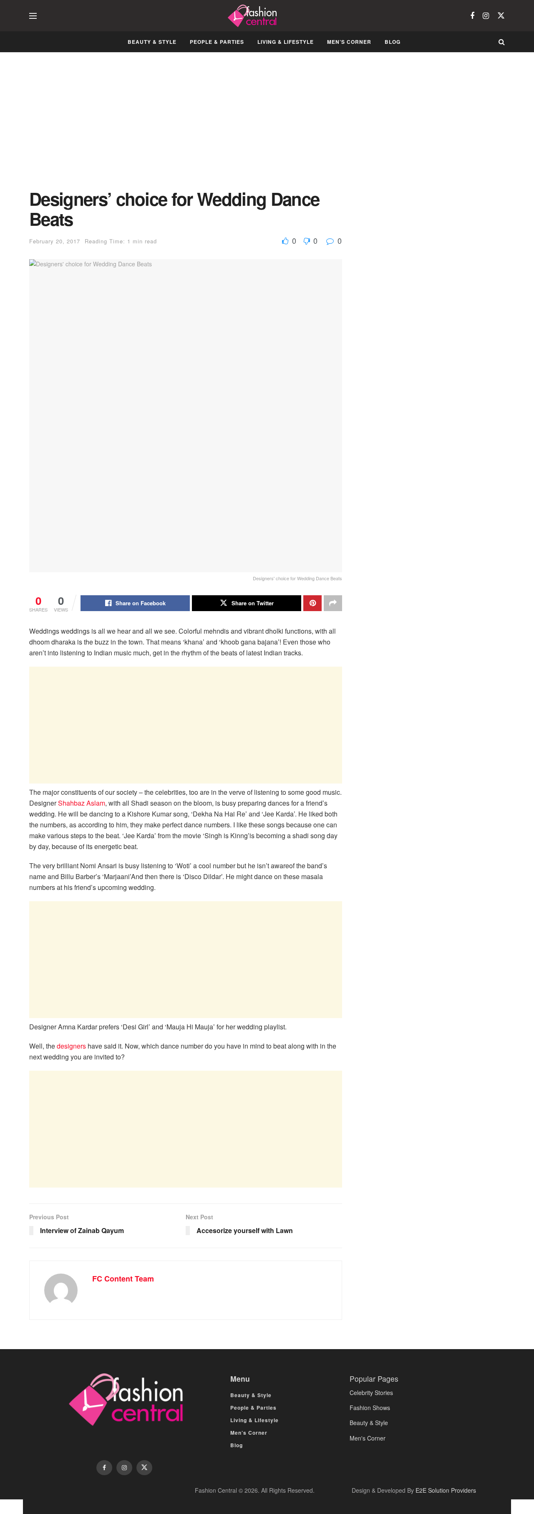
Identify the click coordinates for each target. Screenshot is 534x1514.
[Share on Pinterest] (312, 603)
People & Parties (217, 41)
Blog (392, 41)
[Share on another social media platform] (333, 603)
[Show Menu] (33, 16)
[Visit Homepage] (253, 16)
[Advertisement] (185, 126)
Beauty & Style (152, 41)
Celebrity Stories (371, 1392)
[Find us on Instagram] (486, 15)
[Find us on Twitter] (501, 15)
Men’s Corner (349, 41)
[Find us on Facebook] (472, 15)
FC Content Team (123, 1278)
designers (71, 1046)
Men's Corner (367, 1438)
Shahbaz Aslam (81, 803)
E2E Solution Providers (446, 1490)
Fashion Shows (370, 1407)
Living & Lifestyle (285, 41)
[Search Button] (502, 41)
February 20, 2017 (54, 241)
